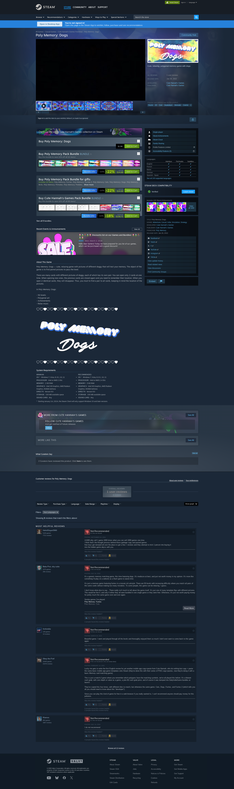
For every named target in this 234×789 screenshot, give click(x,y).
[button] (40, 17)
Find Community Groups (157, 272)
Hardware (136, 774)
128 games (46, 632)
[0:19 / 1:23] (90, 70)
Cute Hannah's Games (175, 83)
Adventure (157, 222)
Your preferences (192, 480)
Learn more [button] (188, 192)
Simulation (176, 222)
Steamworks (114, 774)
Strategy (184, 222)
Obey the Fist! (48, 659)
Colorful (185, 105)
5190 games (47, 533)
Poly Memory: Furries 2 (82, 182)
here (79, 461)
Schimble (47, 629)
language (192, 2)
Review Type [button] (42, 504)
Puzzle (150, 105)
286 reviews (47, 571)
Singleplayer (168, 105)
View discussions (154, 268)
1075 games (47, 569)
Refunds (154, 782)
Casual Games (50, 32)
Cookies (154, 778)
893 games (46, 720)
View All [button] (137, 229)
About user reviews (176, 480)
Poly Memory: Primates (53, 185)
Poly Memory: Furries (63, 182)
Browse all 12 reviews (116, 748)
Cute (160, 105)
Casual (164, 222)
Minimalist (178, 105)
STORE (67, 7)
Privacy (154, 765)
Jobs (135, 769)
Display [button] (116, 504)
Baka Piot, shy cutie (51, 567)
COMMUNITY (79, 7)
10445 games (47, 661)
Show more (88, 185)
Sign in (40, 118)
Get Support (179, 774)
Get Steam (178, 765)
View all (194, 453)
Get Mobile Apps (180, 769)
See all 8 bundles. (44, 221)
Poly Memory (161, 230)
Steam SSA (114, 769)
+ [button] (190, 105)
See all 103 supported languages (159, 178)
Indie (169, 222)
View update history (155, 261)
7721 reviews (47, 535)
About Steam (115, 765)
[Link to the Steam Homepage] (45, 9)
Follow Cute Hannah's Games (64, 421)
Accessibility (156, 769)
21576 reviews (47, 664)
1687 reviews (47, 722)
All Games (39, 32)
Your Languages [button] (50, 512)
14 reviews (46, 634)
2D (156, 105)
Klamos (46, 718)
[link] (111, 171)
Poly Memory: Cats (100, 182)
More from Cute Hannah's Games (65, 415)
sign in (183, 2)
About (92, 7)
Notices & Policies (158, 774)
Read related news (155, 264)
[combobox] (164, 17)
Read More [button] (189, 608)
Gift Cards (114, 782)
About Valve (137, 765)
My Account (178, 778)
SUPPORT (103, 7)
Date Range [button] (90, 504)
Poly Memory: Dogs (118, 182)
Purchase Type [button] (59, 504)
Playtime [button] (104, 504)
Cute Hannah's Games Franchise (70, 32)
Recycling (137, 778)
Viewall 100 (191, 207)
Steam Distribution (117, 778)
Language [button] (75, 504)
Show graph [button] (189, 504)
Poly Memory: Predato (73, 185)
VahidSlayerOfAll (50, 530)
